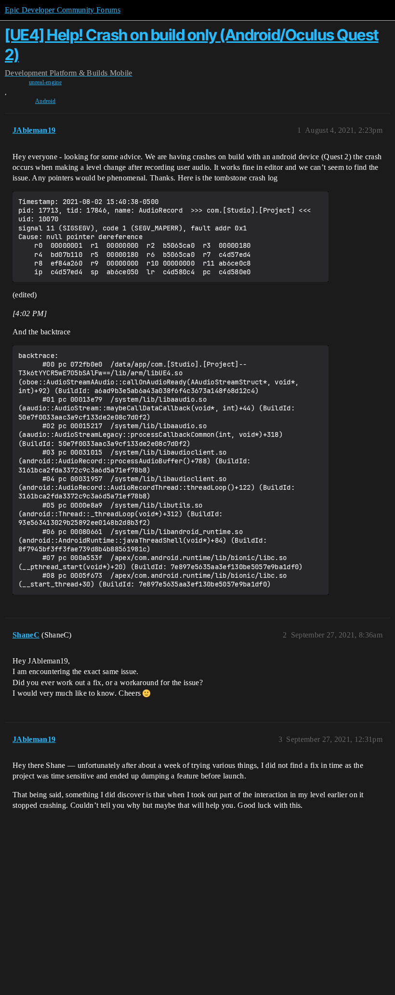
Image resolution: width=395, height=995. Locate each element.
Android (45, 101)
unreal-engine (45, 82)
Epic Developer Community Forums (62, 10)
